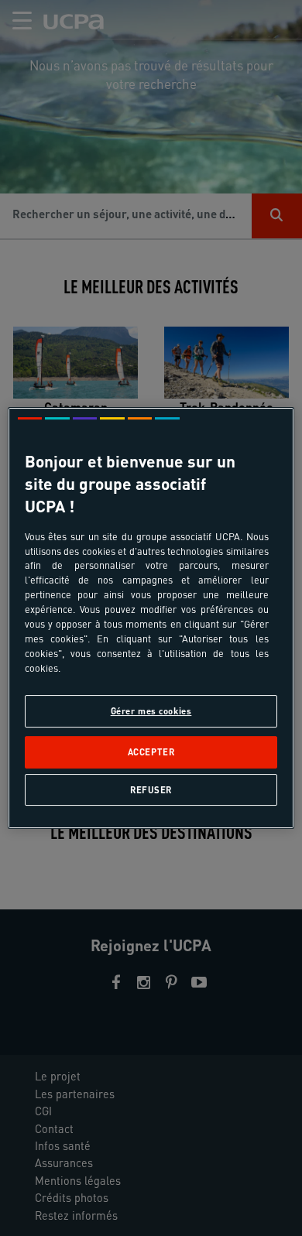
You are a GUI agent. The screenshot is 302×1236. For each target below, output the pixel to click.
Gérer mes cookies (151, 711)
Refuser (151, 790)
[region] (151, 618)
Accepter (151, 752)
